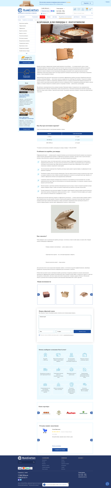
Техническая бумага (23, 35)
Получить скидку (26, 62)
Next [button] (91, 413)
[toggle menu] (18, 17)
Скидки (62, 467)
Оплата (48, 16)
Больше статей (26, 129)
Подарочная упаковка (24, 48)
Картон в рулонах (23, 30)
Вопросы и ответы (45, 465)
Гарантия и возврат (65, 463)
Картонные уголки (23, 45)
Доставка (55, 16)
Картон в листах (22, 33)
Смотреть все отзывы (60, 449)
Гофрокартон (22, 28)
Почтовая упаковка (23, 38)
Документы (44, 460)
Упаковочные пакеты (24, 43)
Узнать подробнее (62, 484)
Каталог (22, 17)
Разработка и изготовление (65, 16)
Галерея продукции (46, 467)
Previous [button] (38, 413)
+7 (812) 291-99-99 (72, 147)
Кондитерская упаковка (24, 40)
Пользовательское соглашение (34, 485)
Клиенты (44, 463)
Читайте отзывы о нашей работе (26, 76)
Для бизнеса (76, 16)
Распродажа (63, 465)
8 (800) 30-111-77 (22, 477)
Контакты (84, 16)
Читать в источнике (56, 445)
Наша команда (45, 469)
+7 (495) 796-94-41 (45, 8)
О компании (35, 16)
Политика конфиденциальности (23, 485)
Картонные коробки (23, 23)
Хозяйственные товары (24, 50)
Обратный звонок (46, 11)
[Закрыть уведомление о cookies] (68, 483)
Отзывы (43, 461)
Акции (42, 16)
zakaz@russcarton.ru (60, 13)
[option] (46, 295)
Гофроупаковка (22, 25)
